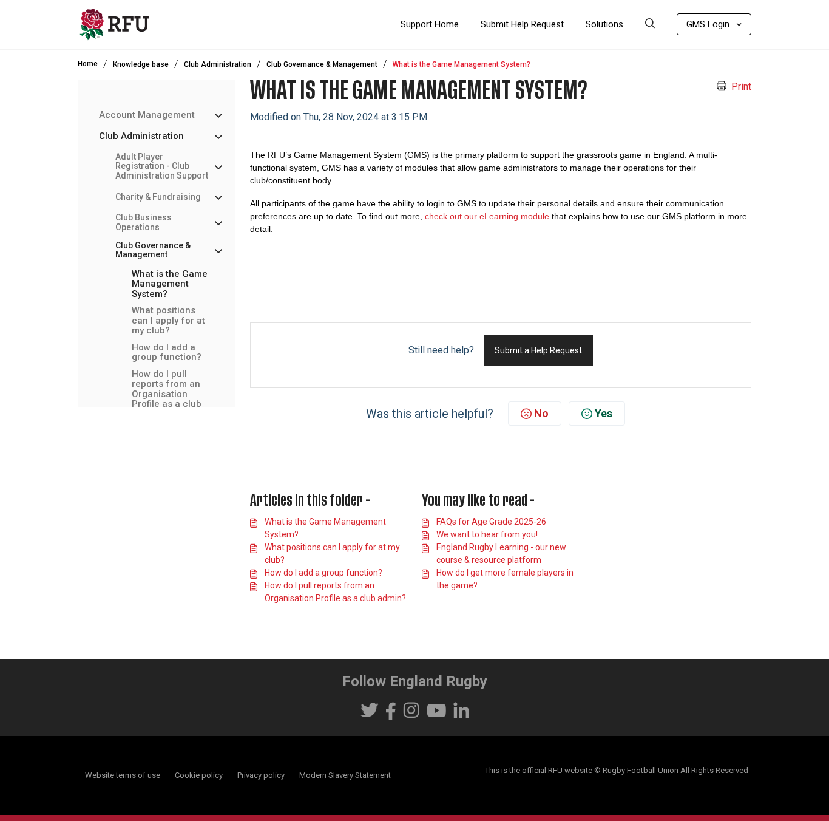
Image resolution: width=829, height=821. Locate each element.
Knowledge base (141, 64)
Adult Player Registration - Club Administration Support (161, 166)
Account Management (147, 115)
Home (88, 64)
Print (741, 86)
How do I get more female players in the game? (505, 579)
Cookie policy (199, 775)
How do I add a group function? (166, 352)
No (541, 413)
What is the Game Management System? (170, 284)
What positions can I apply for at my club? (168, 320)
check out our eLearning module (487, 216)
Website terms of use (122, 775)
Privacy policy (261, 775)
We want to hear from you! (487, 534)
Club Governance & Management (321, 64)
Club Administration (217, 64)
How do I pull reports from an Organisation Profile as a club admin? (166, 394)
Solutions (604, 24)
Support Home (430, 24)
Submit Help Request (522, 24)
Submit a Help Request (538, 350)
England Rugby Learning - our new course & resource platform (501, 553)
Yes (603, 413)
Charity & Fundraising (158, 196)
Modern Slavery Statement (345, 775)
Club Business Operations (143, 222)
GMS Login (707, 24)
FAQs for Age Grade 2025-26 (491, 521)
